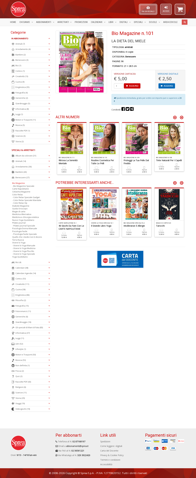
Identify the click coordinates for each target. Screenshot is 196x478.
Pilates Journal (19, 222)
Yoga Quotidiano (20, 256)
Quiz (18, 376)
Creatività (21, 76)
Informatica (22, 109)
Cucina (19, 81)
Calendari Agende (25, 273)
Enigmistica (22, 87)
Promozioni (81, 22)
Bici (18, 65)
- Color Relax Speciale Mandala (26, 200)
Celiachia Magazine (21, 191)
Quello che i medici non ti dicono (27, 237)
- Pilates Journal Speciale (23, 225)
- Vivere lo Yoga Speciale (23, 254)
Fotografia (21, 92)
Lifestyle (20, 349)
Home (13, 22)
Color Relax (17, 194)
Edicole (170, 22)
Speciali (138, 22)
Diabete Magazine (20, 205)
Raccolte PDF (22, 130)
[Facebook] (123, 109)
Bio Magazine (18, 183)
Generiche (21, 98)
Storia (19, 141)
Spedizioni (105, 441)
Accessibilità (106, 464)
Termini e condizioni (110, 459)
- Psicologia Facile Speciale (24, 234)
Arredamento (22, 49)
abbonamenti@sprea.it (77, 446)
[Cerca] (184, 22)
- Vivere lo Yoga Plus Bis (23, 251)
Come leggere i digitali (111, 446)
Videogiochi (22, 409)
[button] (180, 10)
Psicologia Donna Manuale (24, 228)
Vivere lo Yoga (18, 242)
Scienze (20, 136)
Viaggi (20, 403)
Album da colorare (25, 155)
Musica (20, 125)
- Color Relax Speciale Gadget (26, 197)
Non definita (22, 365)
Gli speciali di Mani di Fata (29, 327)
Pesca (19, 371)
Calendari (97, 22)
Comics (20, 71)
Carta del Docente (109, 450)
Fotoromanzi (23, 311)
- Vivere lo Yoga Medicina (23, 248)
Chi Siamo (24, 22)
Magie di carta (18, 211)
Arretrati (63, 22)
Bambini (20, 54)
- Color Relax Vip (19, 203)
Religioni (20, 387)
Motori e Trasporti (25, 119)
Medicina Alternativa (21, 214)
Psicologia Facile (19, 231)
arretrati (129, 47)
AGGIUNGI (133, 86)
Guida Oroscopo (20, 208)
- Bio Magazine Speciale (23, 186)
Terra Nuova (18, 239)
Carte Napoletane (20, 188)
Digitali (124, 22)
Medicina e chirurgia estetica (25, 217)
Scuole (153, 22)
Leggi (19, 114)
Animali (20, 43)
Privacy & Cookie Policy (112, 455)
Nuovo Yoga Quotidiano (23, 220)
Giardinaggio (22, 103)
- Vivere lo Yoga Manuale (23, 245)
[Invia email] (132, 109)
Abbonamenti (44, 22)
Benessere (130, 56)
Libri (111, 22)
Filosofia (20, 300)
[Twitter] (127, 109)
